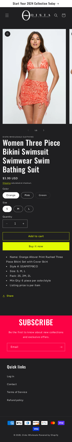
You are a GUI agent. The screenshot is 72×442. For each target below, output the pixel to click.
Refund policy (15, 400)
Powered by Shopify (49, 435)
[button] (7, 15)
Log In (10, 376)
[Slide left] (28, 130)
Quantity (7, 216)
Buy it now (36, 246)
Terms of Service (17, 392)
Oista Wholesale (30, 435)
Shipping (7, 183)
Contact (12, 384)
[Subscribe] (61, 347)
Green (44, 196)
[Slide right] (44, 130)
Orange (11, 195)
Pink (27, 195)
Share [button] (10, 295)
